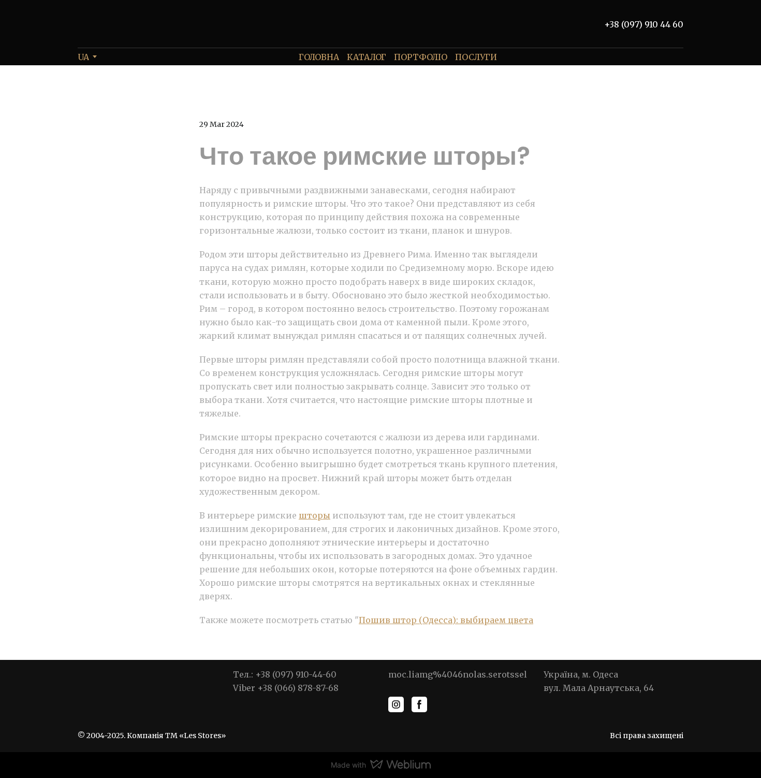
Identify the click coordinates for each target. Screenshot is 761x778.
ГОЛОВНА (319, 57)
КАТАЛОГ (366, 57)
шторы (314, 515)
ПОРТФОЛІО (420, 57)
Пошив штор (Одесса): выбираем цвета (446, 620)
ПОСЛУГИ (476, 57)
